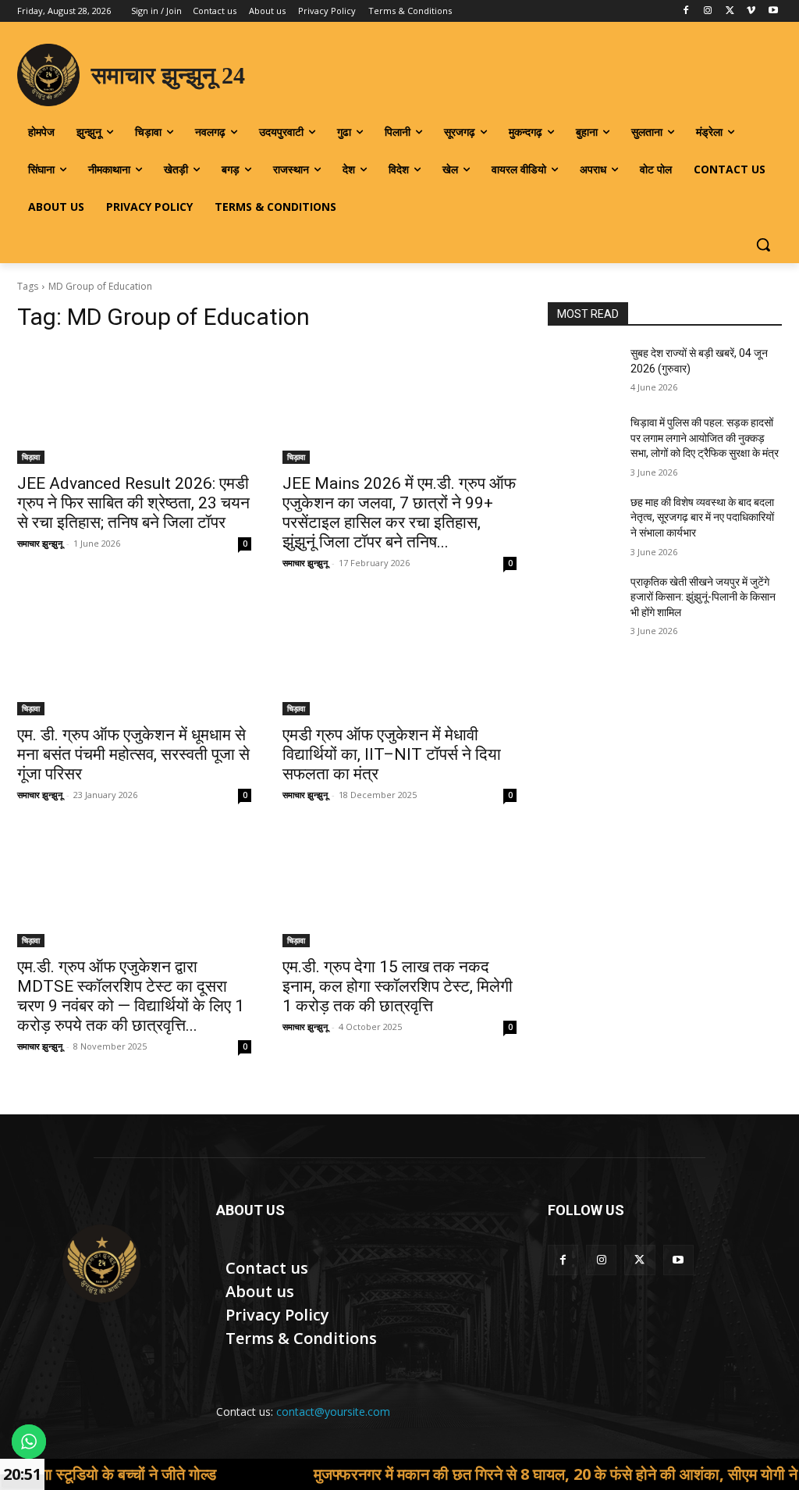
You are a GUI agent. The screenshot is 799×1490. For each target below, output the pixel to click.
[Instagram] (708, 11)
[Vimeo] (751, 11)
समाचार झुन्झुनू (39, 543)
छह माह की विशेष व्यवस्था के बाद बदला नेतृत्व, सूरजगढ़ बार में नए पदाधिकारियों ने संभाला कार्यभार (702, 517)
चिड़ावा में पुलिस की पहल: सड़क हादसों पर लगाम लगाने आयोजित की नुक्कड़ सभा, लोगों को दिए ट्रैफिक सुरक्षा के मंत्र (704, 437)
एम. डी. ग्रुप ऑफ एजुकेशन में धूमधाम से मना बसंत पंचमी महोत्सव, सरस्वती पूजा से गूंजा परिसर (133, 754)
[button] (763, 244)
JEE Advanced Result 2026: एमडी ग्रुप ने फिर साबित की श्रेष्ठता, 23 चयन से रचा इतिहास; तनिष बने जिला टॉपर (133, 503)
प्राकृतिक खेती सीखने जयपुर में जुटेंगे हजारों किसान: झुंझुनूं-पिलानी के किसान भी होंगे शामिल (703, 597)
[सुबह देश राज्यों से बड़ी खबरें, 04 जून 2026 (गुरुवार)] (583, 370)
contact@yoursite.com (333, 1411)
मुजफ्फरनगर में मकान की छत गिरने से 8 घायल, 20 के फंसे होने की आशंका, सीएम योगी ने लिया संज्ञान (520, 1474)
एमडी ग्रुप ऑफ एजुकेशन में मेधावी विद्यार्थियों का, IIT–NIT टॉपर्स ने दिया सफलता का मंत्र (391, 754)
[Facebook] (686, 11)
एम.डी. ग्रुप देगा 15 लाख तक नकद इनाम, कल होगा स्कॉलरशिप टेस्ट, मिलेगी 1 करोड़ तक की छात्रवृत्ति (397, 986)
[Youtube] (773, 11)
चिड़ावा (31, 456)
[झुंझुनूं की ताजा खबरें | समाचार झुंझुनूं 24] (101, 1263)
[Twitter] (730, 11)
